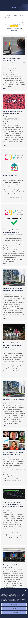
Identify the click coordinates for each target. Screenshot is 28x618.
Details (4, 88)
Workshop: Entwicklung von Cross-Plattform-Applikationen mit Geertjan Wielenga (13, 114)
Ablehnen (14, 608)
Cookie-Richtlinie (9, 616)
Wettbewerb (14, 30)
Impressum (20, 616)
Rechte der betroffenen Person (18, 24)
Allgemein (15, 15)
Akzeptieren (14, 604)
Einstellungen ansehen (14, 612)
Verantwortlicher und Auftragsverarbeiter (14, 28)
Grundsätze (17, 20)
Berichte (21, 15)
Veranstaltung (14, 26)
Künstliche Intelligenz (10, 22)
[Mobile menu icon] (25, 2)
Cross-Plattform (8, 17)
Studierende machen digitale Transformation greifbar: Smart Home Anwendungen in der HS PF (13, 504)
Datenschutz (15, 616)
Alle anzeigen (7, 15)
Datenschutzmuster (19, 17)
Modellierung (20, 22)
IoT (23, 20)
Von (14, 62)
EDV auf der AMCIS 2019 (10, 176)
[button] (26, 590)
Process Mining (6, 24)
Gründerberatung (8, 20)
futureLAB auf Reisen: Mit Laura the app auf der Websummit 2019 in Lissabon (14, 345)
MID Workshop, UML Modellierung (13, 400)
